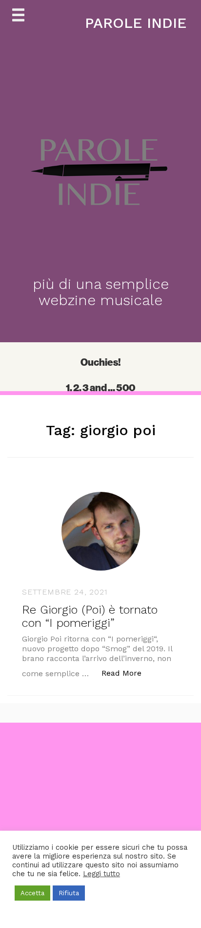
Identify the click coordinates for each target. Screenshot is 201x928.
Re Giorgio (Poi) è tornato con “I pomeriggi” (90, 616)
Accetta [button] (32, 893)
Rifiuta (69, 893)
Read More (126, 673)
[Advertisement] (100, 823)
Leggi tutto (101, 873)
